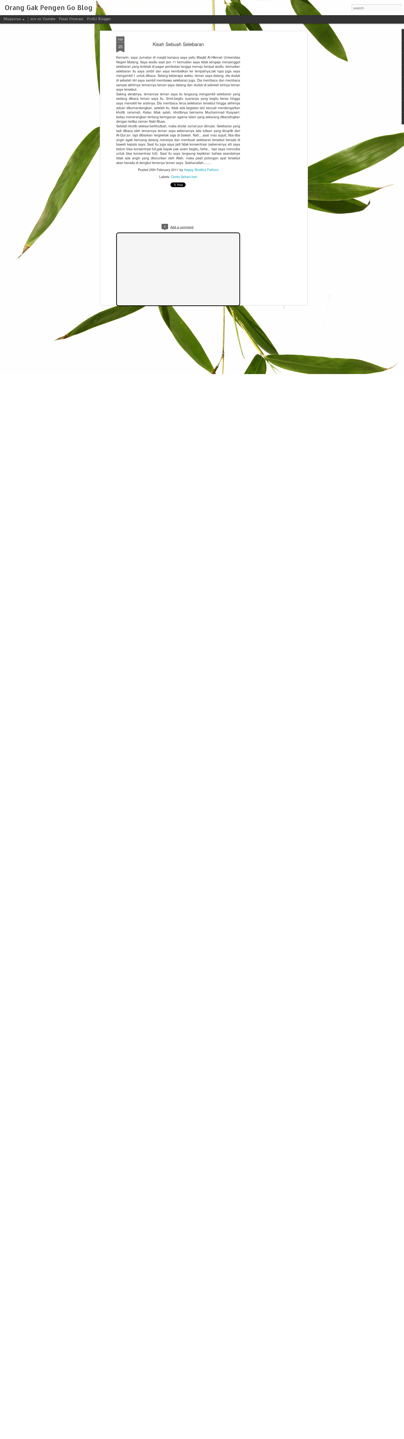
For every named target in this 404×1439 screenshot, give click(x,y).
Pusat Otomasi (71, 19)
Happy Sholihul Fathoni (201, 169)
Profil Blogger (99, 19)
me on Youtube (42, 19)
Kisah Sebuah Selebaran (178, 44)
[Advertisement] (265, 110)
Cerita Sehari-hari (184, 176)
